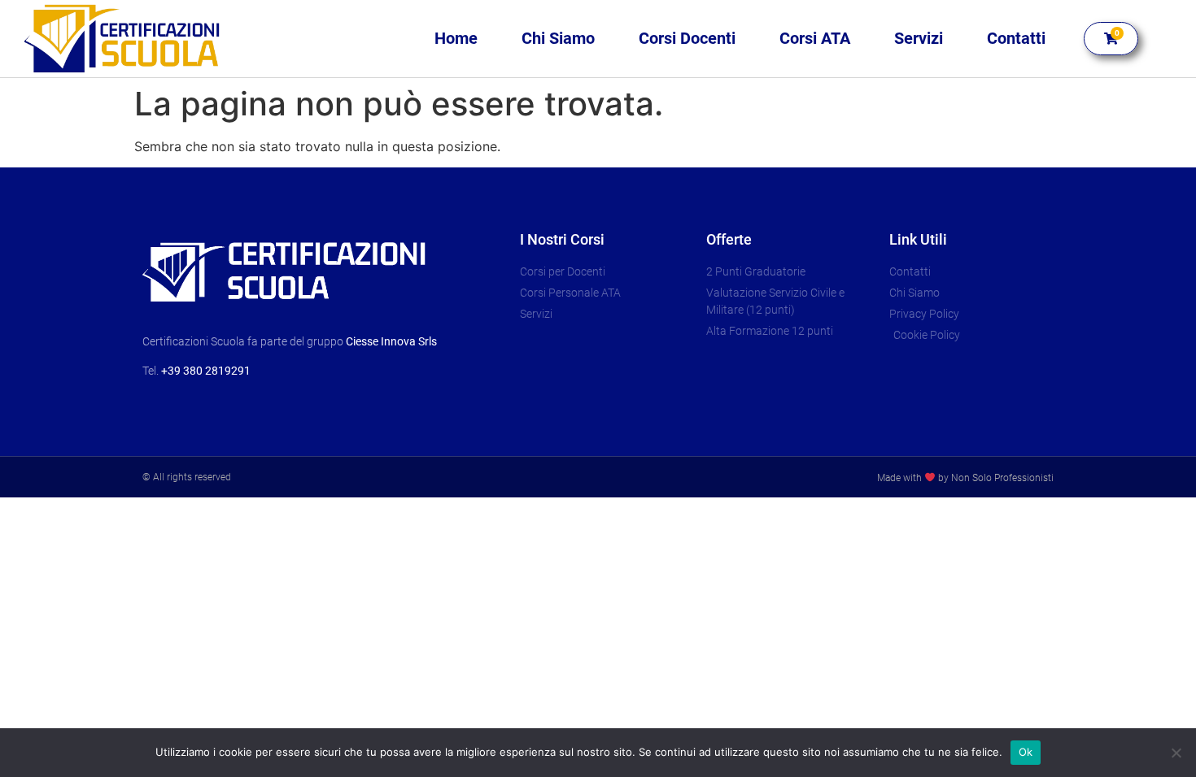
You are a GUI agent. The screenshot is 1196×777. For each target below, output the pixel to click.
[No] (1176, 752)
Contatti (1016, 38)
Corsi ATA (814, 38)
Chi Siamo (558, 38)
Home (456, 38)
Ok (1026, 751)
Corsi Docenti (687, 38)
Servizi (918, 38)
